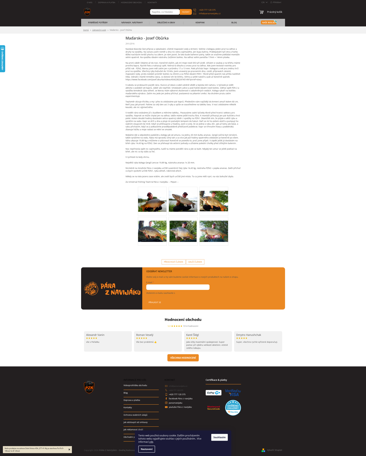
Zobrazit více (183, 357)
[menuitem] (98, 23)
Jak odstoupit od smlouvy (136, 422)
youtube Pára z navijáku (180, 407)
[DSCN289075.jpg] (183, 197)
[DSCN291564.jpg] (152, 227)
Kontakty (152, 2)
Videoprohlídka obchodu (135, 385)
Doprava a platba (106, 2)
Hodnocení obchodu (131, 2)
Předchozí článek (173, 261)
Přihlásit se (155, 302)
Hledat (186, 11)
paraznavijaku (175, 402)
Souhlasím (219, 437)
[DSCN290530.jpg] (214, 197)
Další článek (195, 261)
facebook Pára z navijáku (181, 398)
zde (151, 441)
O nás (89, 2)
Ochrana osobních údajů (135, 415)
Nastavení (147, 449)
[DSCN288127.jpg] (152, 197)
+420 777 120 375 (176, 390)
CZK (263, 2)
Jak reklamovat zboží (133, 429)
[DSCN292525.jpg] (183, 227)
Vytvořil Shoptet (274, 450)
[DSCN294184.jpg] (214, 227)
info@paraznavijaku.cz (178, 386)
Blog (126, 392)
